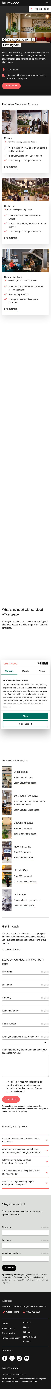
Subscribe (9, 1267)
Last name (25, 985)
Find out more (10, 167)
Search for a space (18, 580)
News (26, 1327)
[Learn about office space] (7, 777)
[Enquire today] (27, 333)
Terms (5, 1324)
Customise (24, 724)
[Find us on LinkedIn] (12, 1358)
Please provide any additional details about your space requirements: (24, 1051)
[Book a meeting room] (7, 852)
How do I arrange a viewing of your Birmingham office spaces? (18, 1183)
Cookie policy (8, 1333)
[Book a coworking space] (7, 828)
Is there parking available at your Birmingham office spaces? (17, 1161)
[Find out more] (25, 122)
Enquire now (11, 85)
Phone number (25, 1024)
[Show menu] (47, 3)
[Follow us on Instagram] (19, 1358)
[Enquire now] (28, 28)
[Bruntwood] (10, 3)
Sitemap (27, 1332)
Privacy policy (8, 1328)
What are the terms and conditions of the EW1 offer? (20, 1140)
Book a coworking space (25, 834)
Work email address (25, 1011)
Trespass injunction (11, 1338)
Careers (27, 1322)
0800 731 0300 (42, 9)
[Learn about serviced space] (7, 802)
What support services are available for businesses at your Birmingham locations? (21, 1151)
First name (25, 972)
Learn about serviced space (26, 810)
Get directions (12, 1312)
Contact (26, 1342)
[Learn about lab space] (7, 900)
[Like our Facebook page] (4, 1358)
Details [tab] (25, 671)
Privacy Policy (21, 1111)
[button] (25, 141)
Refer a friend (29, 1337)
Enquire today (16, 435)
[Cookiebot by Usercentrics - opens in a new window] (36, 663)
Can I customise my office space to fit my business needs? (20, 1172)
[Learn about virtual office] (7, 876)
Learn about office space (25, 783)
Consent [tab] (9, 671)
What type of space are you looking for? (25, 1037)
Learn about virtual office (25, 881)
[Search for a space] (27, 467)
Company (25, 998)
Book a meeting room (23, 858)
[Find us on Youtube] (26, 1358)
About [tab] (42, 671)
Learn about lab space (24, 905)
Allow (25, 716)
